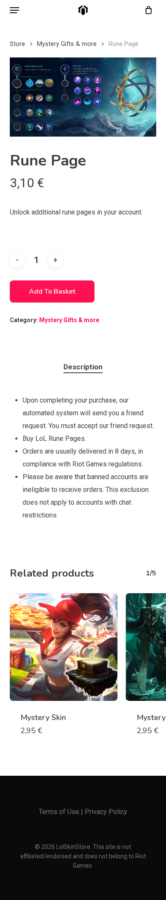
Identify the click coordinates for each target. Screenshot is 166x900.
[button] (14, 10)
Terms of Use (59, 812)
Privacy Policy (106, 812)
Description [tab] (83, 367)
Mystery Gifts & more (67, 44)
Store (17, 44)
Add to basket (52, 291)
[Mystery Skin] (63, 646)
